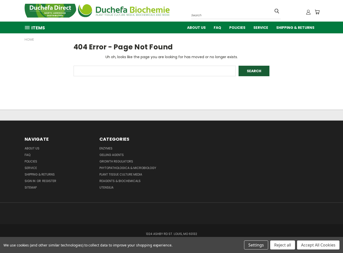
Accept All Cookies (318, 245)
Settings (256, 245)
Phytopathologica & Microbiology (127, 168)
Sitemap (31, 187)
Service (260, 27)
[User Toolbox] (308, 12)
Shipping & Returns (295, 27)
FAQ (217, 27)
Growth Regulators (116, 161)
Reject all (282, 245)
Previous (330, 237)
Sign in (30, 181)
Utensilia (106, 187)
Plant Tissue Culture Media (120, 174)
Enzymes (105, 148)
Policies (237, 27)
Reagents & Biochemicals (120, 181)
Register (49, 181)
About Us (196, 27)
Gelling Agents (111, 155)
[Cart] (317, 12)
